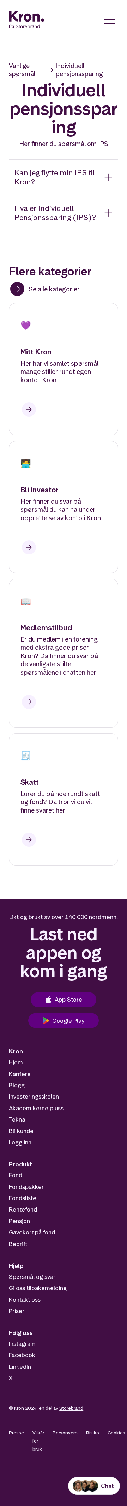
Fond (15, 1175)
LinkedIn (20, 1367)
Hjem (16, 1062)
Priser (16, 1311)
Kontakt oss (25, 1300)
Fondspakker (26, 1187)
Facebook (22, 1355)
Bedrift (18, 1244)
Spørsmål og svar (32, 1277)
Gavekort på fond (32, 1232)
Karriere (20, 1074)
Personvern (65, 1432)
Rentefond (23, 1209)
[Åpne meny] (109, 19)
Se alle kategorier (54, 289)
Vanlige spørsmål (22, 70)
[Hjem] (26, 19)
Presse (16, 1432)
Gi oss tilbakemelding (38, 1288)
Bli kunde (21, 1131)
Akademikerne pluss (36, 1108)
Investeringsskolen (34, 1096)
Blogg (17, 1085)
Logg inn (20, 1142)
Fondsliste (22, 1198)
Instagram (22, 1344)
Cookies (116, 1432)
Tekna (17, 1119)
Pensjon (19, 1221)
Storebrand (71, 1408)
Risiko (92, 1432)
